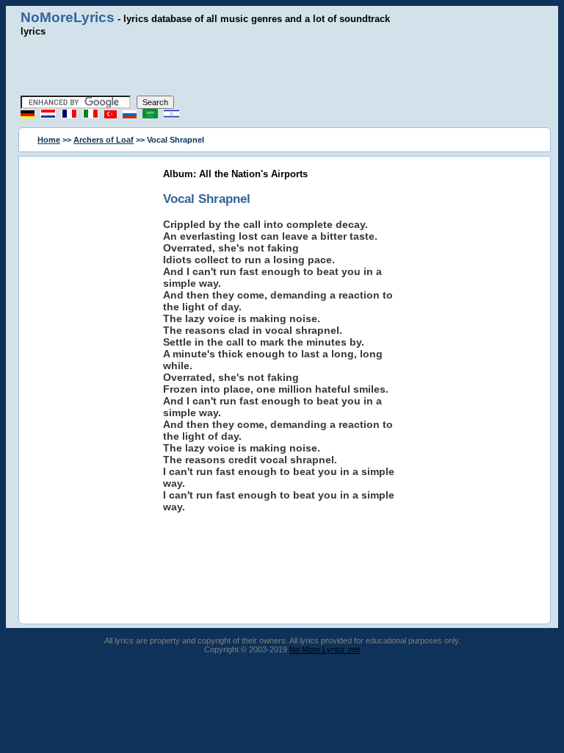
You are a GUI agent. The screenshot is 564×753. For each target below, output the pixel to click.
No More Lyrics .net (324, 649)
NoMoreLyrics (68, 17)
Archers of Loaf (103, 139)
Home (48, 139)
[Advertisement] (282, 66)
